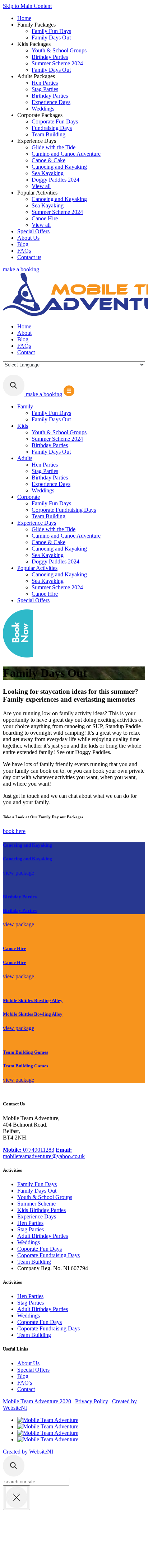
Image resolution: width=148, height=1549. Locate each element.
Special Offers (33, 231)
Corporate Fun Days (55, 121)
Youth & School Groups (59, 50)
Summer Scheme (36, 1204)
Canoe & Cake (48, 160)
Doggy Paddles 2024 (55, 180)
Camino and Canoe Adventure (66, 154)
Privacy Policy (91, 1401)
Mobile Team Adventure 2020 (37, 1401)
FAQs (24, 251)
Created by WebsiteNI (28, 1452)
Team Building (48, 134)
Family (25, 406)
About (24, 333)
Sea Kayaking (48, 173)
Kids (22, 426)
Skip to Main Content (27, 6)
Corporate (28, 497)
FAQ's (24, 1383)
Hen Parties (45, 83)
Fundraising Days (52, 128)
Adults (24, 458)
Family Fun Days (51, 31)
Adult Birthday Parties (42, 1236)
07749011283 (28, 1150)
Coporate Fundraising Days (48, 1255)
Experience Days (51, 102)
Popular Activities (37, 568)
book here (14, 831)
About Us (28, 238)
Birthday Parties (50, 57)
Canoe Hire (45, 218)
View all (41, 186)
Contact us (29, 257)
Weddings (43, 109)
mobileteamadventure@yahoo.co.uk (44, 1153)
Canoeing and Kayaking (59, 167)
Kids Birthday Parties (41, 1210)
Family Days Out (51, 37)
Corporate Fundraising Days (64, 510)
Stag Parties (45, 89)
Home (24, 18)
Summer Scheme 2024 (57, 63)
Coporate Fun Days (39, 1249)
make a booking (21, 269)
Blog (22, 244)
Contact (26, 352)
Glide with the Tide (53, 147)
